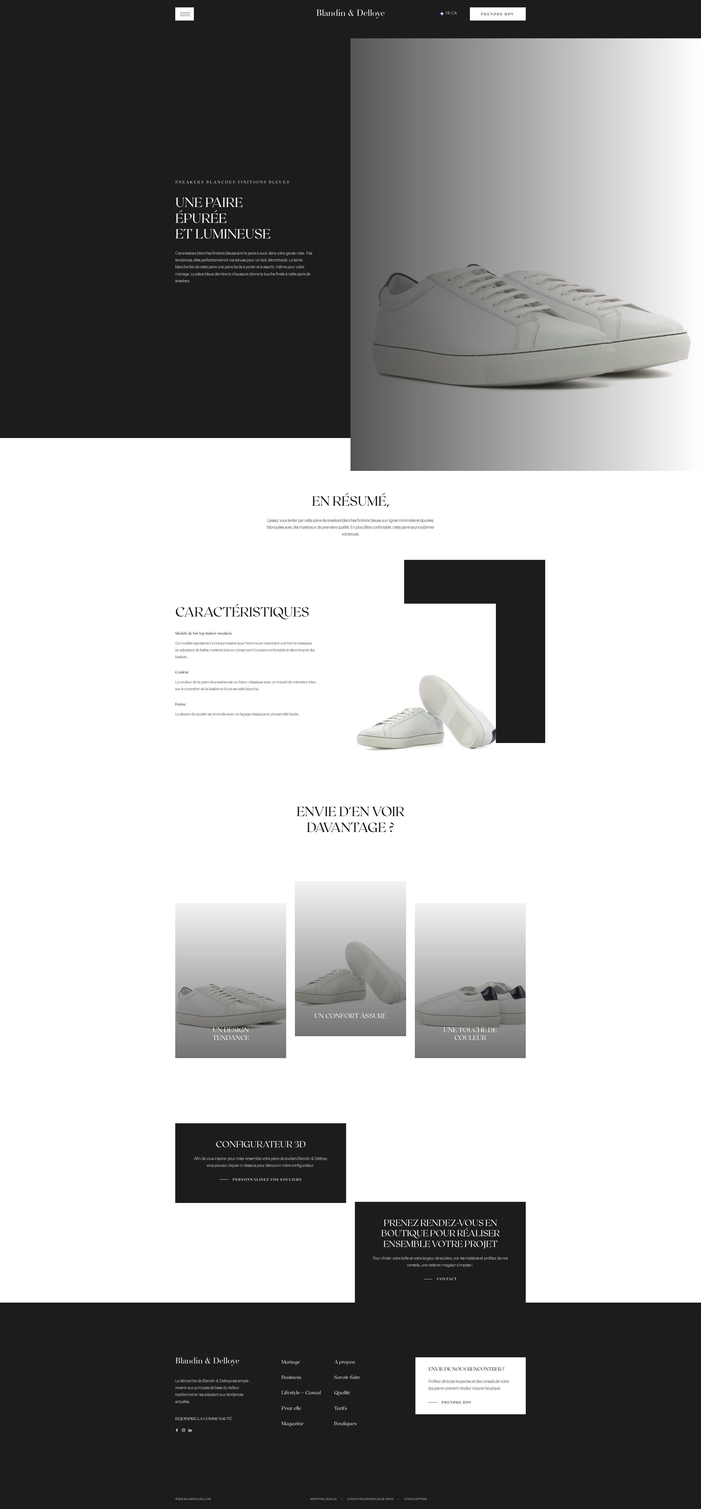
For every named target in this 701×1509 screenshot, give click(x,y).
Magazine (292, 1423)
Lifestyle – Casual (301, 1392)
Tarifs (340, 1408)
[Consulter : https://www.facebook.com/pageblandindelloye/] (177, 1430)
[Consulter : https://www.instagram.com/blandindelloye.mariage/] (183, 1430)
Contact (447, 1279)
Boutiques (345, 1423)
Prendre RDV (498, 14)
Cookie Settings (415, 1499)
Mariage (290, 1362)
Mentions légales (323, 1499)
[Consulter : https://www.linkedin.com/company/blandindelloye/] (190, 1430)
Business (291, 1377)
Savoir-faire (347, 1377)
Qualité (342, 1392)
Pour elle (291, 1408)
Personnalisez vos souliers (267, 1179)
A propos (344, 1362)
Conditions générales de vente (370, 1499)
